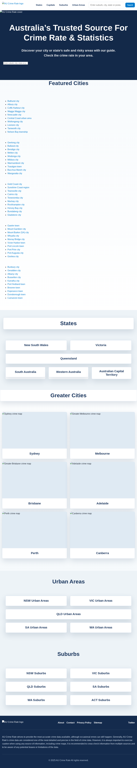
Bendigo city (13, 149)
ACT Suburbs (101, 700)
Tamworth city (13, 128)
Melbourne (102, 453)
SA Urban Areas (36, 627)
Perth (34, 553)
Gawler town (13, 225)
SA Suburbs (101, 686)
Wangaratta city (14, 173)
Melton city (12, 153)
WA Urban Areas (101, 627)
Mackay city (13, 201)
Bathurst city (13, 101)
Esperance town (15, 291)
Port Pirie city (13, 249)
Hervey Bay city (14, 208)
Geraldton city (14, 270)
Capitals (51, 5)
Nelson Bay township (17, 132)
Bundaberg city (14, 211)
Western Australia (68, 372)
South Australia (25, 372)
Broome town (13, 287)
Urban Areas (78, 5)
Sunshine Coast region (18, 187)
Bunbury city (13, 267)
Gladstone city (14, 215)
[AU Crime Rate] (16, 5)
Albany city (12, 274)
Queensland (68, 358)
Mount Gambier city (16, 229)
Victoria (101, 345)
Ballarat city (13, 146)
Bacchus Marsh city (16, 170)
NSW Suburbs (36, 673)
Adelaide (102, 503)
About (61, 723)
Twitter (131, 723)
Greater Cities (68, 395)
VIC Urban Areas (100, 600)
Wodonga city (13, 156)
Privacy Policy (84, 723)
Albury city (12, 104)
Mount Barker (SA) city (18, 232)
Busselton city (14, 277)
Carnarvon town (15, 298)
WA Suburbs (36, 700)
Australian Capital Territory (111, 373)
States (39, 5)
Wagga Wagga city (16, 111)
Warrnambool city (15, 163)
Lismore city (13, 125)
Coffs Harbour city (15, 108)
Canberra (102, 553)
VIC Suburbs (101, 673)
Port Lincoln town (15, 246)
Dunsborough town (16, 294)
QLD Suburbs (36, 686)
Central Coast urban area (19, 118)
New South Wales (36, 345)
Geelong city (13, 142)
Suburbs (63, 5)
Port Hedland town (16, 284)
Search (130, 5)
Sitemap (98, 723)
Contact (70, 723)
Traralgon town (14, 166)
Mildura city (12, 160)
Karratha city (13, 281)
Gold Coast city (14, 184)
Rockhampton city (15, 204)
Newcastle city (14, 115)
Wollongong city (15, 121)
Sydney (34, 453)
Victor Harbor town (16, 243)
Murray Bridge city (16, 239)
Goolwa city (13, 256)
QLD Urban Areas (68, 614)
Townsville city (14, 191)
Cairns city (12, 194)
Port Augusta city (15, 253)
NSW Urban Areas (36, 600)
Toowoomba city (15, 198)
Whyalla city (13, 236)
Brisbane (34, 503)
